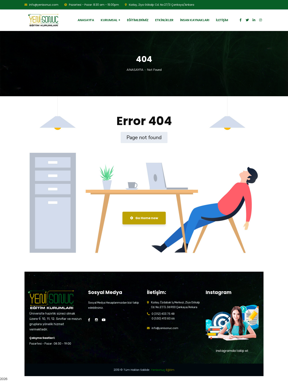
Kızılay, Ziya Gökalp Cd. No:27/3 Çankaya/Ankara (161, 5)
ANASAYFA (135, 70)
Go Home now (146, 218)
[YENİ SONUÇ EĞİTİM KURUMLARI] (43, 20)
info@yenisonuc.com (43, 5)
